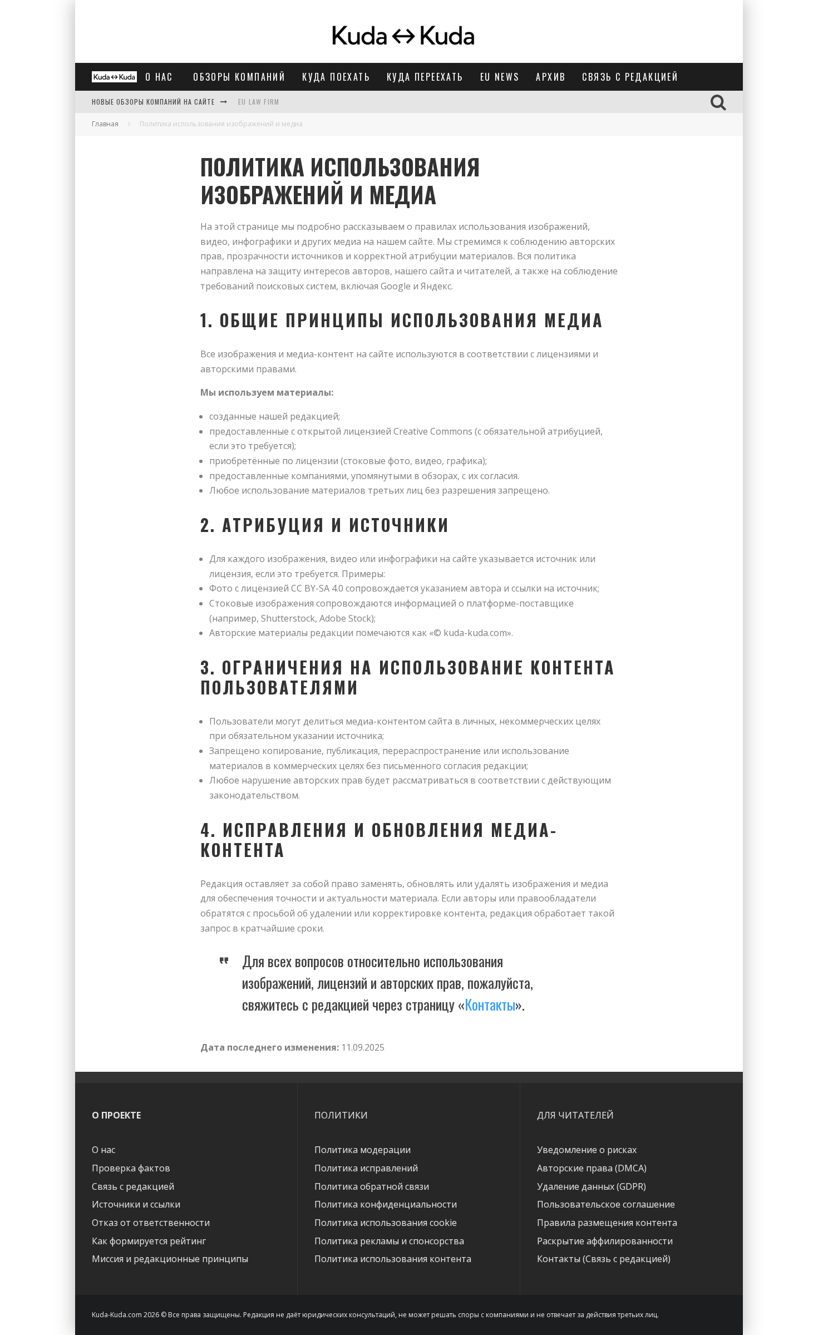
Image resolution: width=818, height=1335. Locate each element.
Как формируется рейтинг (149, 1241)
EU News (500, 76)
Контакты (490, 1004)
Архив (550, 76)
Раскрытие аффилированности (605, 1241)
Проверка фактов (131, 1168)
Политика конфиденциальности (385, 1204)
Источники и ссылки (136, 1204)
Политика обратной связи (371, 1186)
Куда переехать (425, 76)
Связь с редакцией (630, 76)
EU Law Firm (258, 101)
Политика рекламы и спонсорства (389, 1241)
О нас (160, 76)
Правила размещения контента (607, 1222)
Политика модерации (362, 1150)
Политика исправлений (366, 1168)
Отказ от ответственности (151, 1222)
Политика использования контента (392, 1259)
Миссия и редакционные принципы (170, 1259)
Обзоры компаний (239, 76)
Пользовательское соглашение (606, 1204)
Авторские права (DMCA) (592, 1168)
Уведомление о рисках (587, 1150)
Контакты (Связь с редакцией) (604, 1259)
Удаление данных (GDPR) (591, 1186)
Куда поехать (336, 76)
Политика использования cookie (385, 1222)
